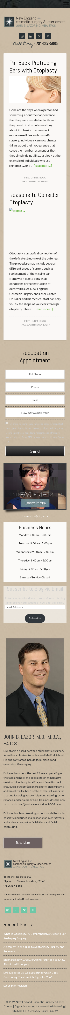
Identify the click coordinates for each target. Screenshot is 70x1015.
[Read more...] (43, 165)
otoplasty (43, 181)
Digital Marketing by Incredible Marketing (40, 1006)
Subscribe (35, 618)
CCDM (54, 1010)
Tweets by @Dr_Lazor (35, 516)
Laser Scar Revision (15, 985)
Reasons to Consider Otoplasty (34, 198)
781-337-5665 (35, 44)
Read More (23, 842)
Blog (42, 177)
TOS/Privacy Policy (36, 1010)
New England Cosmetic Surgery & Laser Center (35, 23)
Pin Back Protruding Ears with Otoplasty (33, 66)
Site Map (17, 1010)
